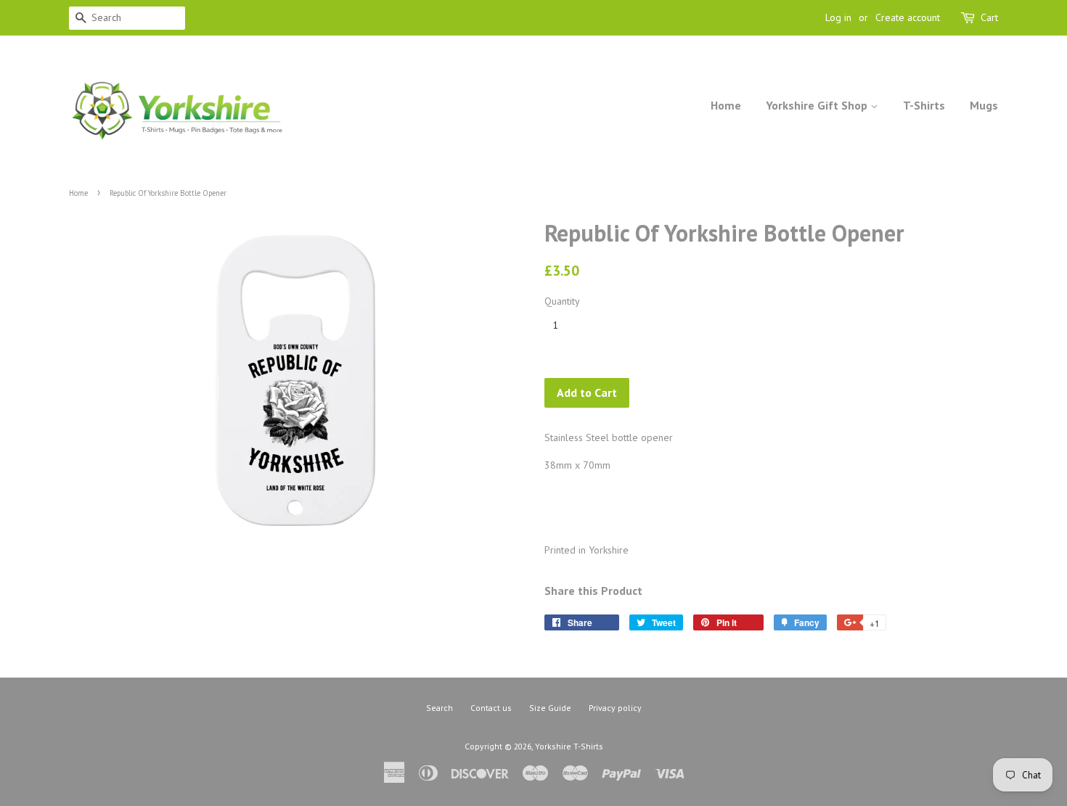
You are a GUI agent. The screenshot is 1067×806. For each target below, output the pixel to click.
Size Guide (550, 707)
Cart (989, 17)
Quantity (562, 301)
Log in (838, 17)
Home (726, 105)
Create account (907, 17)
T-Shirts (924, 105)
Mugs (984, 105)
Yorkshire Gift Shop (818, 105)
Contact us (491, 707)
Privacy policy (615, 707)
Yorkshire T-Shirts (569, 746)
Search (439, 707)
